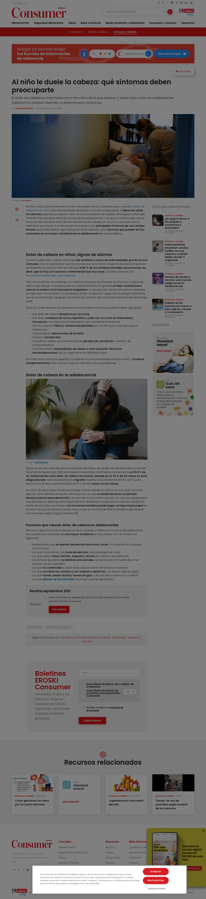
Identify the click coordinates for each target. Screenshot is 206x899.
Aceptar (155, 871)
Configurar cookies (157, 888)
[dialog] (109, 879)
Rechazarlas (156, 880)
